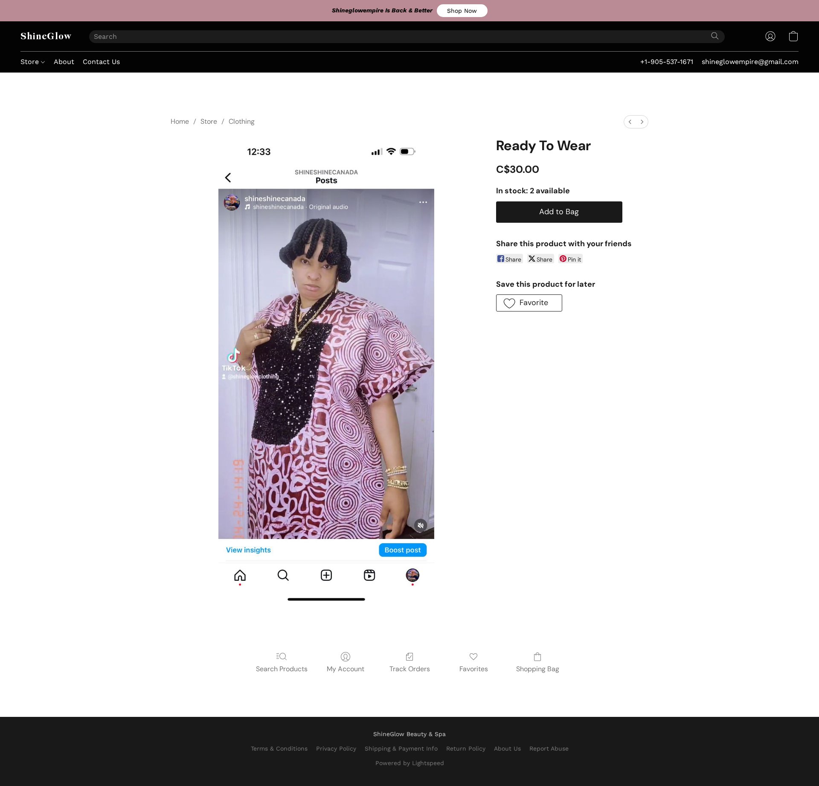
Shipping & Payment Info (401, 748)
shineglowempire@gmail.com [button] (750, 62)
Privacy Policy (336, 748)
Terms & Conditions (279, 748)
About (64, 62)
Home (180, 121)
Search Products (282, 668)
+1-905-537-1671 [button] (666, 62)
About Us (507, 748)
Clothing (242, 121)
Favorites (473, 668)
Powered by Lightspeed (409, 763)
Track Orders (409, 668)
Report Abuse (549, 748)
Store (30, 62)
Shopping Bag (537, 668)
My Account (345, 668)
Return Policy (465, 748)
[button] (462, 10)
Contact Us (101, 62)
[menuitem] (630, 122)
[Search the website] (715, 36)
